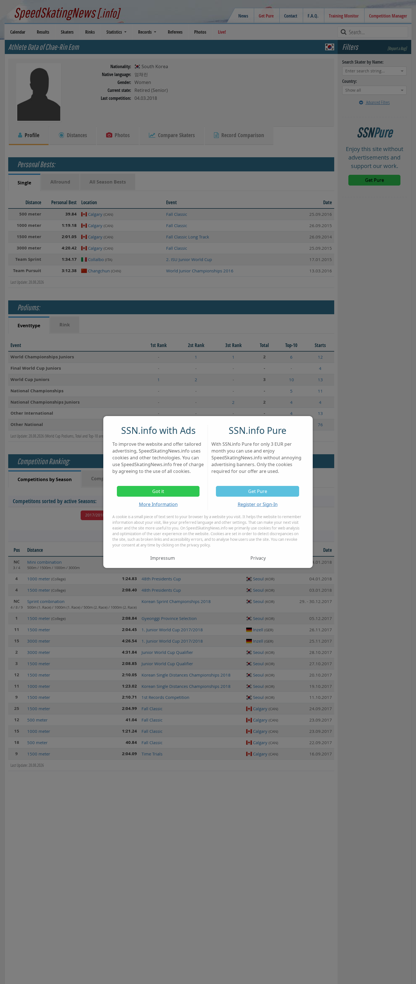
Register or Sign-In (258, 504)
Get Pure (257, 491)
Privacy (258, 558)
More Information (158, 504)
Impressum (162, 558)
